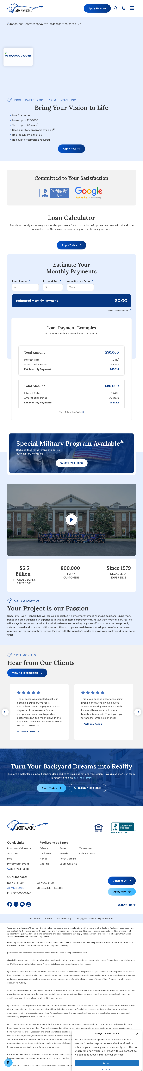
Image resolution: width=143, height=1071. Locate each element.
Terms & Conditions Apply (117, 310)
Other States (87, 853)
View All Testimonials (25, 672)
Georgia (44, 864)
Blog (9, 858)
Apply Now (95, 8)
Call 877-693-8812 (89, 788)
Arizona (44, 848)
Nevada (63, 853)
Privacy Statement (18, 864)
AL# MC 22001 (16, 888)
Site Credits (34, 918)
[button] (137, 1033)
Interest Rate (52, 281)
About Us (12, 853)
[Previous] (5, 712)
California (45, 853)
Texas (62, 848)
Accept (106, 1063)
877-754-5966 (73, 463)
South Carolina (68, 864)
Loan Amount (21, 281)
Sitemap (49, 918)
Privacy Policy (64, 918)
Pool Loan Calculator (19, 848)
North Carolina (68, 858)
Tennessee (85, 848)
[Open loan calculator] (8, 1062)
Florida (43, 858)
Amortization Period (80, 281)
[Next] (137, 712)
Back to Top (125, 904)
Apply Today (69, 245)
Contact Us (120, 880)
